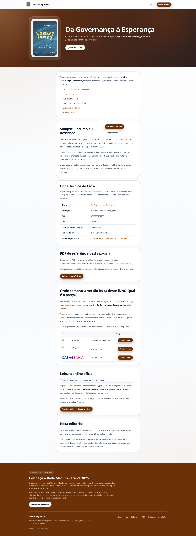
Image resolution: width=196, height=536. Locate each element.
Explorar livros (164, 4)
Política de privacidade (157, 517)
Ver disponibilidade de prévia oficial (76, 409)
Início (152, 4)
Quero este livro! (75, 47)
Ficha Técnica (68, 94)
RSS (143, 517)
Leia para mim (112, 133)
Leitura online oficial (71, 108)
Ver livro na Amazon (114, 127)
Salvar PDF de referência (71, 276)
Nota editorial (69, 112)
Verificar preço (125, 340)
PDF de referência (70, 99)
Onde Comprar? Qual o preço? (76, 103)
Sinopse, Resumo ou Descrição (76, 90)
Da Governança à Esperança (103, 205)
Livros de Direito (132, 517)
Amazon (63, 308)
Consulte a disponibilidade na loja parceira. (109, 238)
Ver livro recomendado (40, 504)
